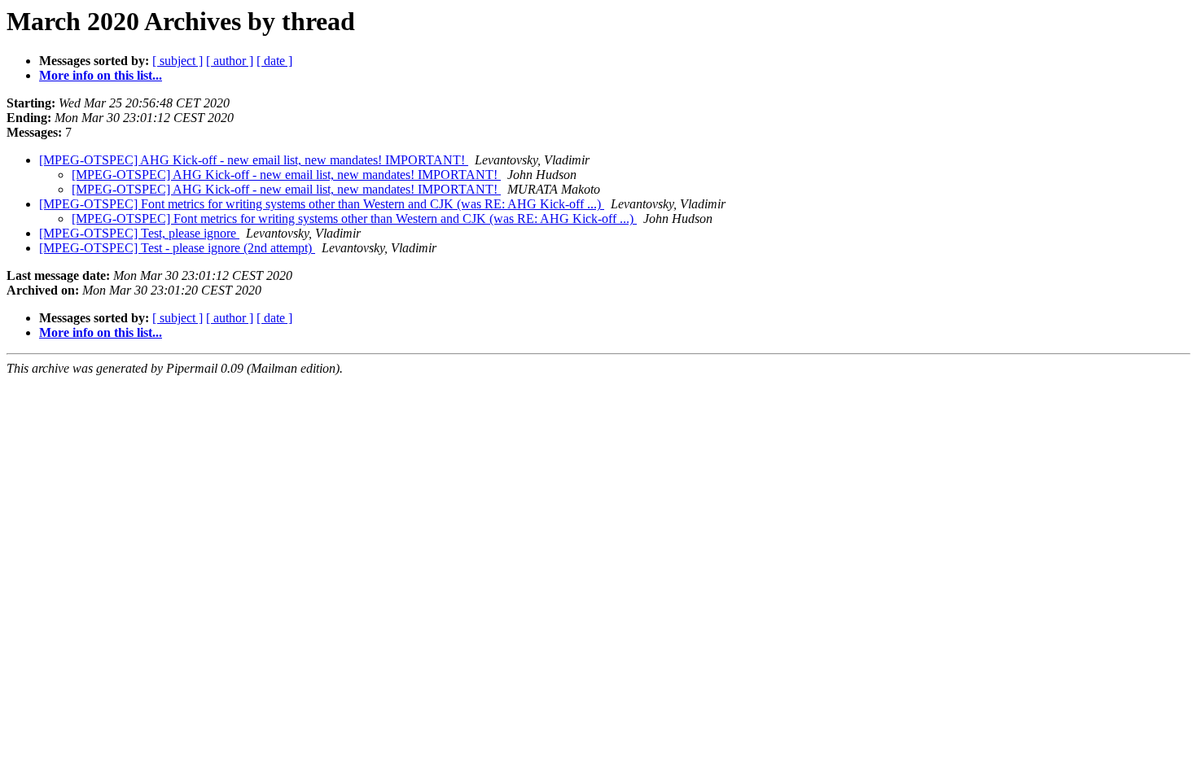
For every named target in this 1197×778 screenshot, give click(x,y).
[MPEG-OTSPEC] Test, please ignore (139, 233)
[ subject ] (177, 61)
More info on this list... (100, 75)
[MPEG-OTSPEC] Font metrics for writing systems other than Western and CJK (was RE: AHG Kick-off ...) (321, 204)
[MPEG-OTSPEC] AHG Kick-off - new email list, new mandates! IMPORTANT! (253, 160)
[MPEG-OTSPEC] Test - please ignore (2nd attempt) (177, 248)
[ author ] (229, 61)
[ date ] (274, 61)
